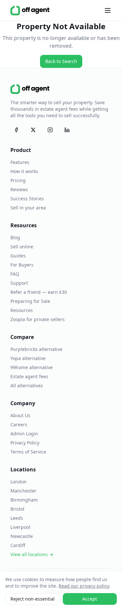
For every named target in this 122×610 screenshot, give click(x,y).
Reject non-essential (32, 599)
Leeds (16, 518)
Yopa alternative (28, 358)
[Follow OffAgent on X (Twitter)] (33, 130)
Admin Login (24, 433)
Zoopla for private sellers (37, 319)
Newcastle (21, 536)
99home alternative (31, 367)
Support (19, 283)
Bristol (17, 509)
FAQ (14, 274)
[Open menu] (108, 10)
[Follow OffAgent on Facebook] (16, 130)
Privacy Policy (24, 443)
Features (19, 162)
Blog (15, 237)
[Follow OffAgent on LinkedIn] (67, 130)
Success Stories (27, 198)
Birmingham (24, 500)
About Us (20, 415)
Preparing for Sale (30, 301)
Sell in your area (28, 208)
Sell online (21, 246)
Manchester (23, 491)
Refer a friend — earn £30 (38, 292)
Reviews (19, 189)
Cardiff (17, 545)
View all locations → (31, 554)
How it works (24, 171)
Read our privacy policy (84, 586)
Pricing (18, 180)
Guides (18, 256)
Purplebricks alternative (36, 349)
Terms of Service (28, 452)
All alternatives (26, 385)
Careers (18, 424)
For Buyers (22, 265)
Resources (21, 310)
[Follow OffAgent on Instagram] (50, 130)
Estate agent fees (29, 376)
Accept (89, 599)
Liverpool (20, 527)
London (18, 482)
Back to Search (61, 61)
